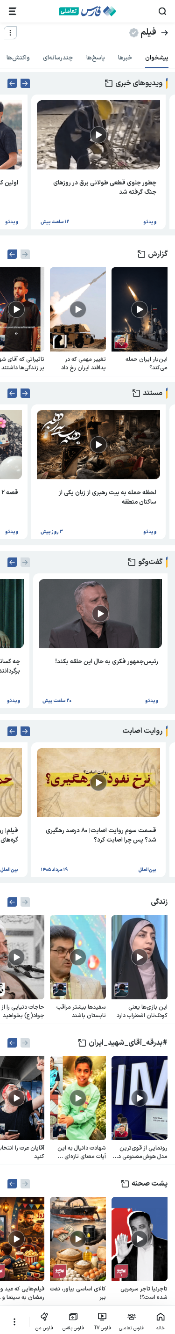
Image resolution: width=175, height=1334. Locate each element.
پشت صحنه (150, 1183)
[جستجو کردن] (162, 11)
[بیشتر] (14, 1322)
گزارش (158, 254)
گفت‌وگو (150, 562)
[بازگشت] (164, 32)
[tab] (157, 58)
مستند (152, 393)
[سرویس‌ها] (12, 11)
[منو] (10, 32)
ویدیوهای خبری (138, 83)
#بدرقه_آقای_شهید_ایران (128, 1042)
